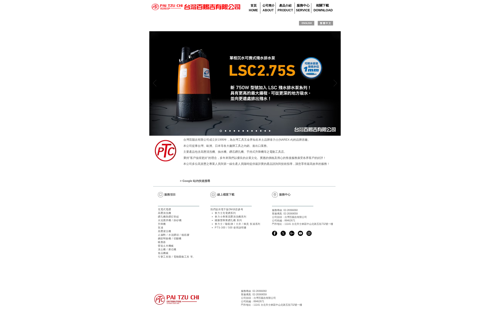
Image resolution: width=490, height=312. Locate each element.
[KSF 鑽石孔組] (234, 131)
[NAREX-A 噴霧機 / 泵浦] (265, 131)
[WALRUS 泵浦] (247, 131)
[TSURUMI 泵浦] (243, 131)
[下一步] (335, 83)
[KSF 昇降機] (238, 131)
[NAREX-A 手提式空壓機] (252, 131)
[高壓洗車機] (230, 131)
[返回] (154, 83)
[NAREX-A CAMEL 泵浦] (260, 131)
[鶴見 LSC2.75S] (221, 131)
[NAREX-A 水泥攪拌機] (256, 131)
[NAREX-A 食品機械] (225, 131)
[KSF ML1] (269, 131)
